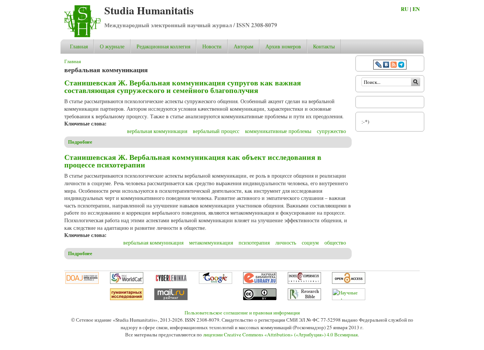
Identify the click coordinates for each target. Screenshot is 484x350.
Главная (79, 46)
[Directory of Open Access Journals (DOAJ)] (82, 282)
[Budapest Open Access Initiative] (348, 282)
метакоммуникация (211, 242)
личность (285, 242)
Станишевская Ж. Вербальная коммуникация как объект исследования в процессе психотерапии (192, 161)
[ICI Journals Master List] (304, 282)
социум (310, 242)
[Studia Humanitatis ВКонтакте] (386, 65)
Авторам (243, 46)
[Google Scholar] (215, 282)
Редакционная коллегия (163, 46)
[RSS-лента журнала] (394, 65)
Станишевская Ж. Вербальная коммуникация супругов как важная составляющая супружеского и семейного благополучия (182, 86)
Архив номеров (283, 46)
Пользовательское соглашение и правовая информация (242, 312)
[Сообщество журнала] (379, 65)
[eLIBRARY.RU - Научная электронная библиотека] (259, 282)
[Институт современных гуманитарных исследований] (126, 298)
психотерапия (254, 242)
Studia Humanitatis (149, 10)
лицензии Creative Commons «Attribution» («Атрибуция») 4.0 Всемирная (280, 334)
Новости (212, 46)
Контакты (324, 46)
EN (416, 9)
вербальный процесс (216, 131)
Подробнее (80, 142)
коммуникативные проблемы (278, 131)
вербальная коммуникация (157, 131)
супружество (331, 131)
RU (404, 9)
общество (335, 242)
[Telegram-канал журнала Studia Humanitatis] (401, 65)
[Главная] (82, 35)
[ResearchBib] (304, 298)
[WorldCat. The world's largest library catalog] (126, 282)
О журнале (112, 46)
